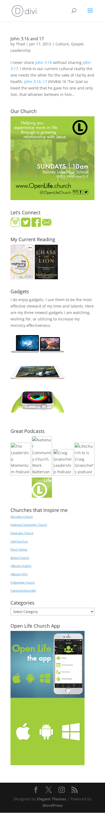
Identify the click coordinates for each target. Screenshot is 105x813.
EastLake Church (21, 533)
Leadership (20, 50)
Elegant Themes (51, 798)
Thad (20, 43)
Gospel (77, 43)
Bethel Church (19, 557)
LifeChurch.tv (19, 541)
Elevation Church (21, 516)
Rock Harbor (18, 549)
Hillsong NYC (19, 574)
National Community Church (28, 524)
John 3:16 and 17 (27, 39)
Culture (62, 43)
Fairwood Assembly (23, 590)
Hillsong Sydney (21, 566)
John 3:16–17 (35, 81)
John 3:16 (43, 62)
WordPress (53, 805)
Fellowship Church (22, 582)
